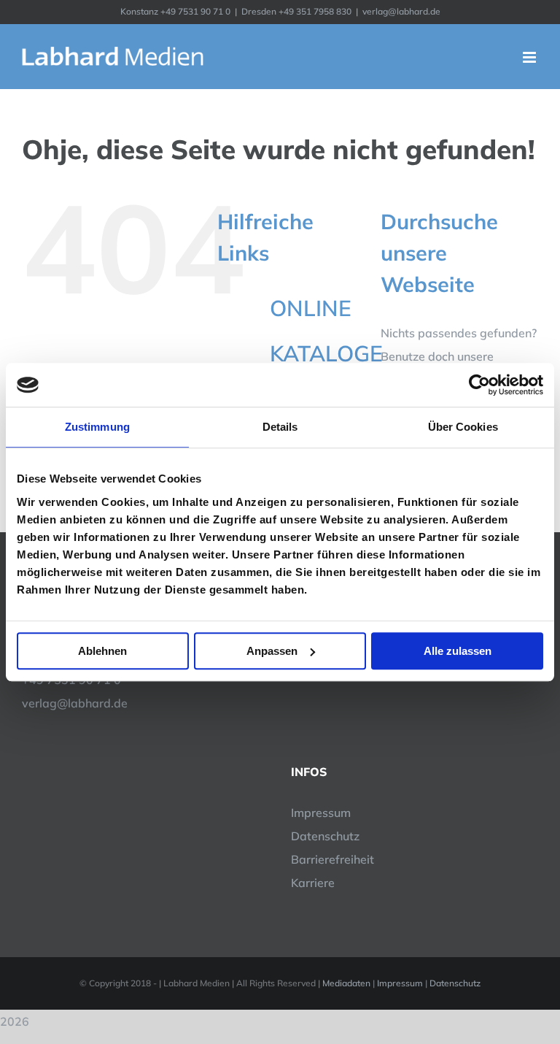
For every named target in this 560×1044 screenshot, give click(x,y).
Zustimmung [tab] (97, 427)
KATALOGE (326, 353)
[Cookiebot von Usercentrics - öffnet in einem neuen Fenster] (479, 385)
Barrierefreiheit (332, 859)
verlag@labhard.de (401, 11)
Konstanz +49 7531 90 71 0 (175, 11)
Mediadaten (346, 983)
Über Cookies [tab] (463, 427)
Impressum (321, 812)
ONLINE (310, 308)
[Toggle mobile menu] (530, 57)
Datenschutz (325, 836)
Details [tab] (280, 427)
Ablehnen (102, 651)
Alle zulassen (457, 651)
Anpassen (272, 651)
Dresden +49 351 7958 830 (296, 11)
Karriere (313, 882)
